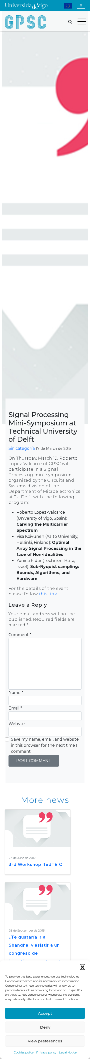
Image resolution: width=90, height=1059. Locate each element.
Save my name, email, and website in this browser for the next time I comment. (45, 745)
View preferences (45, 1041)
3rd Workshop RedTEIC (35, 864)
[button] (82, 966)
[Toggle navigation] (82, 22)
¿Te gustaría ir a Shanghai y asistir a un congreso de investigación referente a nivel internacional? (36, 953)
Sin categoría (21, 448)
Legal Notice (67, 1052)
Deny (45, 1027)
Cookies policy (24, 1052)
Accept (45, 1013)
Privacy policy (46, 1052)
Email (15, 708)
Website (16, 723)
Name (15, 692)
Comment (20, 634)
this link (48, 594)
